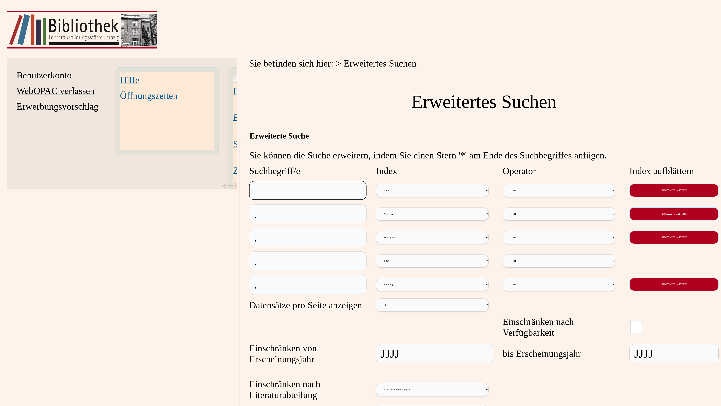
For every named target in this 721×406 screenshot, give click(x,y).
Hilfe (129, 80)
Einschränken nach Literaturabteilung (284, 389)
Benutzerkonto (44, 75)
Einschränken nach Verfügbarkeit (538, 327)
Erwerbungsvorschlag (57, 106)
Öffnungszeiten (149, 95)
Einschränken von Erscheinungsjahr (283, 353)
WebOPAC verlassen (56, 91)
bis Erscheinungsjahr (542, 353)
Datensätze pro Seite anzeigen (305, 305)
